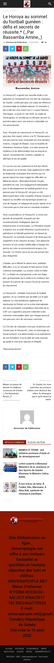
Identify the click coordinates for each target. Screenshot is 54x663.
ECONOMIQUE (32, 648)
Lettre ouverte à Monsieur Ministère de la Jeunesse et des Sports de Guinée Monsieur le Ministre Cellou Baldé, (34, 470)
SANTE (43, 648)
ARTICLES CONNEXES (14, 442)
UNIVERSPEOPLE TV (42, 651)
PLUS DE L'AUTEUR (36, 442)
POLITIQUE (19, 648)
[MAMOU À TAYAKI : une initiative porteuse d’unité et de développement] (10, 453)
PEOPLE (29, 651)
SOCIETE (20, 651)
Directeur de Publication (16, 42)
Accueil (6, 10)
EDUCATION (9, 651)
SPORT (14, 10)
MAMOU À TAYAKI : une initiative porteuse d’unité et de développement (34, 453)
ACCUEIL (8, 648)
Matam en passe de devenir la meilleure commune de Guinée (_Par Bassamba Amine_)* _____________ (12, 392)
